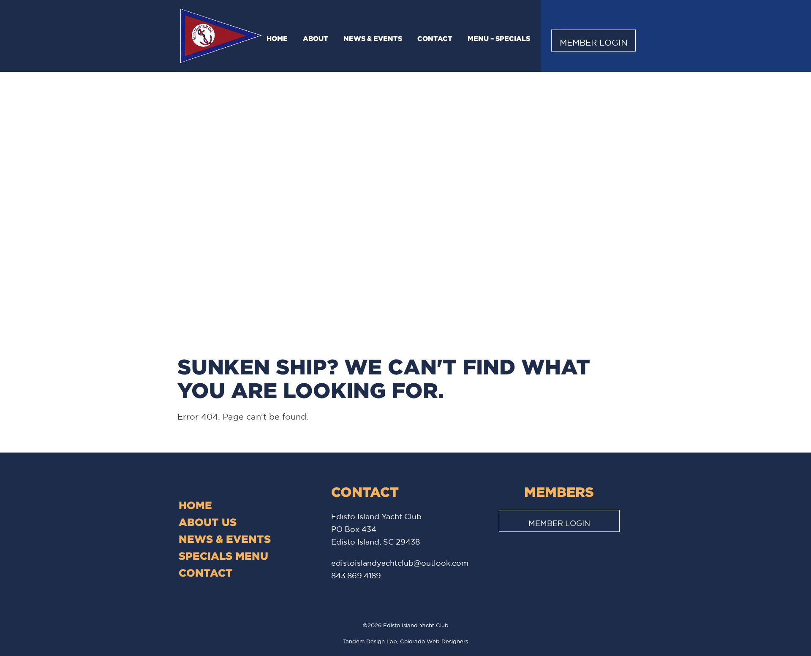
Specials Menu (223, 555)
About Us (208, 522)
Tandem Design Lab (370, 641)
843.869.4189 (356, 575)
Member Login (594, 42)
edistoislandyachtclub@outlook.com (399, 562)
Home (277, 38)
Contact (434, 38)
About (315, 38)
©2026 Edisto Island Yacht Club (406, 625)
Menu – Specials (499, 38)
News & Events (372, 38)
